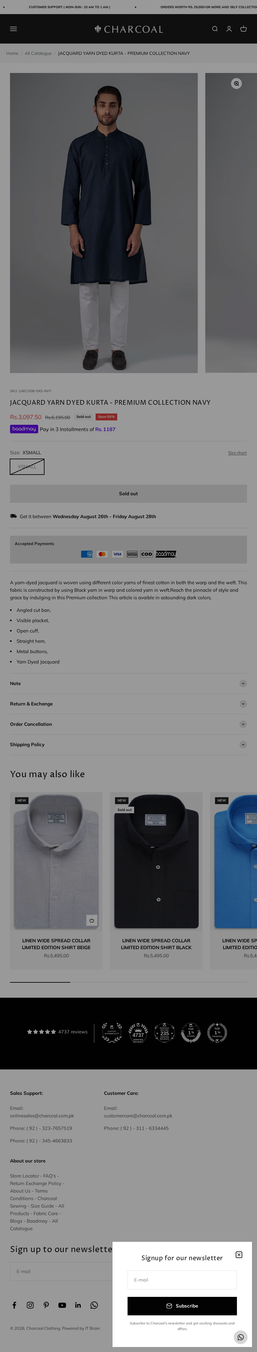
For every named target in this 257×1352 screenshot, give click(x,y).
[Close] (239, 1255)
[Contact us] (241, 1337)
